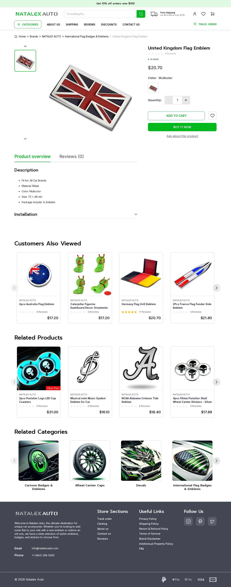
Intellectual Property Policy (156, 543)
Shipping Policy (149, 523)
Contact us (131, 24)
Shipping (72, 24)
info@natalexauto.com (45, 548)
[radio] (149, 53)
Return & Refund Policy (153, 528)
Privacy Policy (148, 518)
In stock (155, 59)
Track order (104, 518)
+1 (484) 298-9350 (43, 555)
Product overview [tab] (32, 156)
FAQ (141, 548)
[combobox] (104, 14)
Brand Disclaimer (149, 538)
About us (53, 24)
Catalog (102, 523)
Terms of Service (149, 533)
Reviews (89, 24)
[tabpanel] (75, 190)
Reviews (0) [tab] (71, 156)
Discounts (109, 24)
